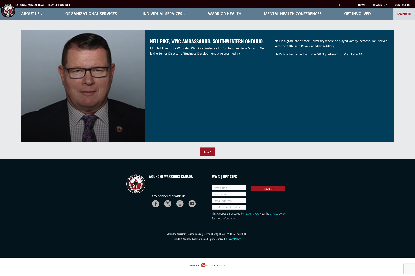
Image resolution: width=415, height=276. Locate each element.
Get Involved (357, 14)
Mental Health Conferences (293, 14)
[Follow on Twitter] (166, 202)
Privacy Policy (233, 239)
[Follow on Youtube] (191, 202)
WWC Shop (380, 5)
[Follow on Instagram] (179, 202)
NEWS (361, 5)
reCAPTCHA (251, 213)
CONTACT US (402, 5)
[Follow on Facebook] (154, 202)
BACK (207, 151)
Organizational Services (91, 14)
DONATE (404, 14)
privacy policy (277, 213)
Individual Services (162, 14)
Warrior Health (224, 14)
